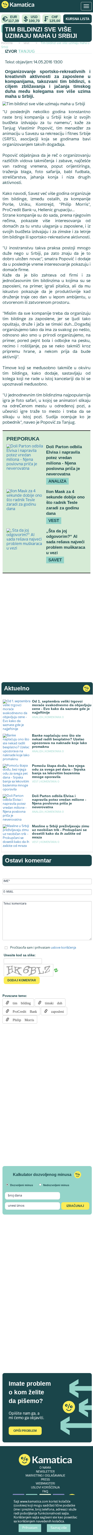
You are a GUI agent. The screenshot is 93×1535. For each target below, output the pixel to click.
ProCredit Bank (23, 1011)
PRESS (45, 1479)
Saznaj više (59, 1528)
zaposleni (56, 1011)
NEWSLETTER (45, 1471)
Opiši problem (25, 1430)
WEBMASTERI (45, 1483)
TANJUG (26, 51)
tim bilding (20, 1003)
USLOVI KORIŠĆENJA (45, 1487)
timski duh (51, 1003)
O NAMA (45, 1467)
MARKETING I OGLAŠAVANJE (45, 1475)
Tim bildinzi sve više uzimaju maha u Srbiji (41, 32)
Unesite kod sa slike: (19, 955)
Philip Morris (21, 1019)
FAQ (45, 1491)
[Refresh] (56, 970)
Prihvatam (29, 1528)
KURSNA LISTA (77, 19)
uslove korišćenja (63, 947)
